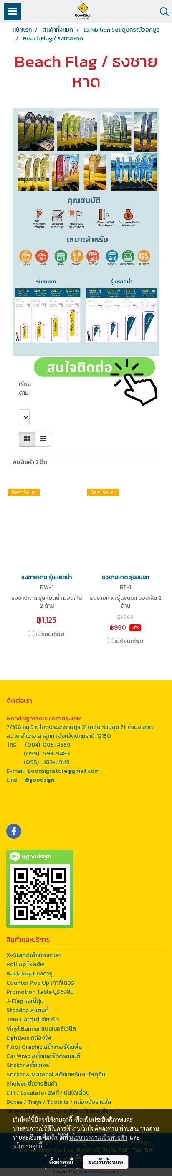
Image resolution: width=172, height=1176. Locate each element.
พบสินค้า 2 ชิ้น (30, 462)
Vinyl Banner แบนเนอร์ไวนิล (41, 1028)
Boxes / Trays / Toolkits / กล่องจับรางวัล (58, 1102)
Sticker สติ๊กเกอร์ (27, 1065)
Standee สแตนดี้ (27, 1010)
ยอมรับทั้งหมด (105, 1162)
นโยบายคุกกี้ (27, 1146)
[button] (161, 11)
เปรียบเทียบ (49, 634)
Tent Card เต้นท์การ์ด (32, 1019)
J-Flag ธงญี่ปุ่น (24, 1001)
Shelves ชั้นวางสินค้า (31, 1083)
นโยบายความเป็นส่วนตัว (98, 1137)
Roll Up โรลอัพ (25, 964)
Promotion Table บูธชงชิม (39, 992)
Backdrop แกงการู (29, 973)
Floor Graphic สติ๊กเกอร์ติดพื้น (44, 1047)
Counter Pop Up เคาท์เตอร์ (40, 982)
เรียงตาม (25, 393)
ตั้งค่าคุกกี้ (61, 1162)
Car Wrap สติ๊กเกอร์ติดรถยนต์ (43, 1056)
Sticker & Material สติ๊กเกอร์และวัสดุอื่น (55, 1074)
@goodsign (39, 779)
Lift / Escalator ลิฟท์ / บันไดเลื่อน (47, 1092)
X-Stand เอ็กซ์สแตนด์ (33, 955)
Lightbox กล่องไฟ (28, 1037)
